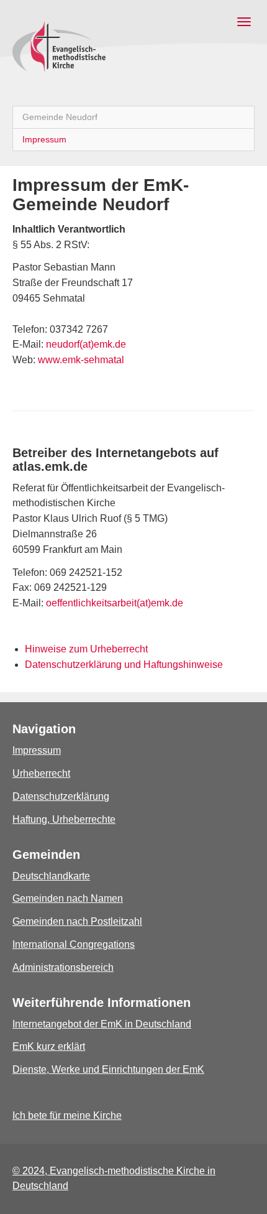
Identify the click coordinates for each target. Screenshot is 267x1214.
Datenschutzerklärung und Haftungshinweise (124, 664)
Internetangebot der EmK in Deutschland (101, 1024)
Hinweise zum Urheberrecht (86, 649)
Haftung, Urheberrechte (63, 819)
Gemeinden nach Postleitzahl (77, 921)
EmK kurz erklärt (48, 1046)
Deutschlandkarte (51, 876)
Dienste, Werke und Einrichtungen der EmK (108, 1069)
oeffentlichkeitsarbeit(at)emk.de (113, 603)
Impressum (36, 750)
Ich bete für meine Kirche (67, 1115)
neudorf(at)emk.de (86, 344)
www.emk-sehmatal (81, 359)
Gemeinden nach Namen (67, 898)
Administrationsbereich (63, 967)
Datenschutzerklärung (60, 796)
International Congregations (73, 944)
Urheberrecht (41, 773)
